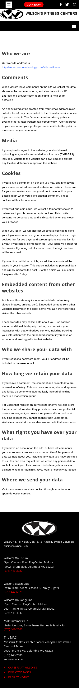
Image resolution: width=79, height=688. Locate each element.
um (26, 558)
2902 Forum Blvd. (16, 566)
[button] (9, 5)
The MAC (10, 637)
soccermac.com (14, 659)
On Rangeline (23, 600)
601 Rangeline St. (16, 608)
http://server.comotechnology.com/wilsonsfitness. (31, 67)
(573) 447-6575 (13, 592)
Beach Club (22, 583)
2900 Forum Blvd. (15, 650)
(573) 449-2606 (13, 629)
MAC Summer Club (16, 621)
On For (19, 558)
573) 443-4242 (13, 613)
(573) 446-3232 (13, 570)
